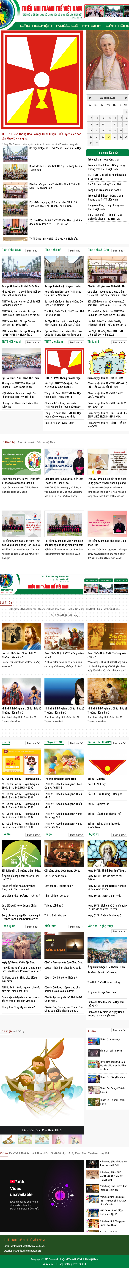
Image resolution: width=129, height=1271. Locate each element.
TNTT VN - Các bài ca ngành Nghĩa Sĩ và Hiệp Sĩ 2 (63, 825)
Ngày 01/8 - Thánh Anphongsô (104, 915)
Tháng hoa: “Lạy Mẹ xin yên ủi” (18, 1007)
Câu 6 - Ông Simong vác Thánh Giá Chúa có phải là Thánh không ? (63, 1008)
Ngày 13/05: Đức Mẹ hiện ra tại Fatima (105, 877)
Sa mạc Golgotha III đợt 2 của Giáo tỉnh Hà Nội (55, 148)
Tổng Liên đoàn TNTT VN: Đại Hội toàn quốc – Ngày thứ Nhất (62, 414)
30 (91, 143)
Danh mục (32, 250)
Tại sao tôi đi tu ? (53, 905)
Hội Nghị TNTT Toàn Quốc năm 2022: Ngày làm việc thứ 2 (61, 385)
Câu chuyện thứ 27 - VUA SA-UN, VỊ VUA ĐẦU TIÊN (107, 404)
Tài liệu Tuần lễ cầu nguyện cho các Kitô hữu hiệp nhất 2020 (21, 989)
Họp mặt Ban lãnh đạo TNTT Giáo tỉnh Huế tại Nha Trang (62, 293)
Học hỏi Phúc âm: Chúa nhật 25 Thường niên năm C (19, 655)
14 (121, 124)
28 (121, 137)
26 (109, 137)
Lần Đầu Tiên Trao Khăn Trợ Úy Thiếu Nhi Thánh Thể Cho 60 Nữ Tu (107, 322)
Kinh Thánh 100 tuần (19, 1153)
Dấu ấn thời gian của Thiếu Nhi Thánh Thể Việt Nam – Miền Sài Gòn (54, 186)
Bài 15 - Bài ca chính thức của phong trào (104, 825)
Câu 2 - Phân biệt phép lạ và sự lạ (62, 967)
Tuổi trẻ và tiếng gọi (55, 915)
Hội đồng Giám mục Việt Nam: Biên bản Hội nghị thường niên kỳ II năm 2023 (63, 543)
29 (126, 137)
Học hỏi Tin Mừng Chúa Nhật (81, 608)
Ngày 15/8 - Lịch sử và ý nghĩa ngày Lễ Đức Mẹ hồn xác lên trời (107, 907)
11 (103, 124)
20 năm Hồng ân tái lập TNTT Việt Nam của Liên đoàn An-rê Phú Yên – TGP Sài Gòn (55, 222)
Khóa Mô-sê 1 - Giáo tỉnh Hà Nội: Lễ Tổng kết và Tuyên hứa (55, 167)
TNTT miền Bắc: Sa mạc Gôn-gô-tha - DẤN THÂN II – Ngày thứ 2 (21, 332)
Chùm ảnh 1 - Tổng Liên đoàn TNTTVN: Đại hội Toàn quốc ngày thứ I (62, 404)
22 (126, 130)
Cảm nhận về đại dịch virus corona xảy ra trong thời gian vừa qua (20, 998)
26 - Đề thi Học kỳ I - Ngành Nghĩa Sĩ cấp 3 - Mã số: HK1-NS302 (20, 785)
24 (97, 137)
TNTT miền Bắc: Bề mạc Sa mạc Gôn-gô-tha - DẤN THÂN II (19, 322)
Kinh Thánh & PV (40, 1153)
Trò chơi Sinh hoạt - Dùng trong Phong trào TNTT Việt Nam (105, 197)
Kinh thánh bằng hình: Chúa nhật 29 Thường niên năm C (64, 710)
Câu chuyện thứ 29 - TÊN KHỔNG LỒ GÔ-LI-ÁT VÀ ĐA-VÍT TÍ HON (107, 385)
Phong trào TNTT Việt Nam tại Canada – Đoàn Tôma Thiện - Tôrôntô (18, 385)
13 (115, 124)
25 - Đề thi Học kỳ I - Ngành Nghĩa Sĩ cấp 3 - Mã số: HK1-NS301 (20, 795)
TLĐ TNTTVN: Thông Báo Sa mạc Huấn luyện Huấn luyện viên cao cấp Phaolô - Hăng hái (41, 136)
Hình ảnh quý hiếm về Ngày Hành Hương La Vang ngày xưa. (106, 1013)
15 (126, 124)
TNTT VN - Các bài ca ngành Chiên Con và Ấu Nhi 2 (63, 785)
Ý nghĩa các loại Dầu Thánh (102, 992)
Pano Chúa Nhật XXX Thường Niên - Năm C (64, 655)
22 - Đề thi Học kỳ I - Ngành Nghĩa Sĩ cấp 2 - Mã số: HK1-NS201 (20, 825)
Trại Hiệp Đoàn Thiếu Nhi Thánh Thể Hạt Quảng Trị (64, 313)
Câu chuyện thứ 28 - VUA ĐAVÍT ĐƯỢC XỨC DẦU (105, 394)
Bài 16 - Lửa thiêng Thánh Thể (104, 184)
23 (91, 137)
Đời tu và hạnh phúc (55, 876)
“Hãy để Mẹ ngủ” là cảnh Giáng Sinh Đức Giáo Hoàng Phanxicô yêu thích (21, 969)
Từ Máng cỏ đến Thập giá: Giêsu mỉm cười (19, 979)
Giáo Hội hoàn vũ (26, 442)
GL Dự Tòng (74, 1153)
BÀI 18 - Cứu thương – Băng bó (105, 794)
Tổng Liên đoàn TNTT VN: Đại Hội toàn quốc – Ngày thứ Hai (62, 394)
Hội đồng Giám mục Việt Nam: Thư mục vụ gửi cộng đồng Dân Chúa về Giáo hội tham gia (21, 543)
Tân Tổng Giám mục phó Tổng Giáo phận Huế (107, 543)
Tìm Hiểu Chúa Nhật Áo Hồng (104, 982)
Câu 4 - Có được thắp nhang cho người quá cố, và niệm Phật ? (62, 989)
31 (97, 143)
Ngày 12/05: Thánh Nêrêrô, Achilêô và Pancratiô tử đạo (107, 887)
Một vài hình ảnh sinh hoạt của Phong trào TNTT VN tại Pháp (19, 394)
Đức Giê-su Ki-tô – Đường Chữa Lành (19, 907)
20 (115, 130)
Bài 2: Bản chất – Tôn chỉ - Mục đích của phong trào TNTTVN (105, 216)
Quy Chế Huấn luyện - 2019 (59, 423)
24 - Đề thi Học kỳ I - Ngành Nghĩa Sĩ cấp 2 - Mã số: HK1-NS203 (20, 805)
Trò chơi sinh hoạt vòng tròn (103, 159)
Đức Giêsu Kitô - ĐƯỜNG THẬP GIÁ (21, 895)
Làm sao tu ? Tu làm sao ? (58, 886)
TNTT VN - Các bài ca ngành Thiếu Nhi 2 (63, 795)
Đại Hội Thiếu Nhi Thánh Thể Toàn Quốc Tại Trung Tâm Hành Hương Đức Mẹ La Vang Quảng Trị (63, 332)
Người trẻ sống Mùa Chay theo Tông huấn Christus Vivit (18, 887)
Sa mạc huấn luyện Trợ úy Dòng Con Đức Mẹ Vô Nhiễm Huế (64, 303)
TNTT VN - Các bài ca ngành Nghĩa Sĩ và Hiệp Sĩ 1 (107, 176)
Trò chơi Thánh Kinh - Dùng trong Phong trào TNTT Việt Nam (106, 167)
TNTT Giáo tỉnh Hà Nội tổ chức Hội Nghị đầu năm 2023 (53, 240)
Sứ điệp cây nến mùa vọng (102, 972)
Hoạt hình (105, 1153)
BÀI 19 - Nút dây (97, 784)
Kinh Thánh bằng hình (108, 608)
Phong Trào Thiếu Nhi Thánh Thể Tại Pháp (20, 404)
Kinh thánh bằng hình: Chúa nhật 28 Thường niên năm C (107, 710)
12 (109, 124)
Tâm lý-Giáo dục (58, 1153)
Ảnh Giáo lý (18, 1031)
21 (121, 130)
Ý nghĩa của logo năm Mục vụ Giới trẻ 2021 (20, 877)
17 (97, 130)
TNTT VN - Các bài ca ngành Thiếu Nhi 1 (63, 805)
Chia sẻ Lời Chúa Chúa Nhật (51, 608)
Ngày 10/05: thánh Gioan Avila (104, 895)
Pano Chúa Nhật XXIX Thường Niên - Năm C (107, 655)
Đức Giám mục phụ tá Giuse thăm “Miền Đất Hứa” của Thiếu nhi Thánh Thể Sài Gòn (53, 204)
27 (115, 137)
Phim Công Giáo (90, 1153)
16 (91, 130)
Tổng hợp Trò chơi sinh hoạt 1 (104, 190)
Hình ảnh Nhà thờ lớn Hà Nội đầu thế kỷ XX (106, 1003)
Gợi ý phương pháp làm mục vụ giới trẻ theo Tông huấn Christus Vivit (21, 917)
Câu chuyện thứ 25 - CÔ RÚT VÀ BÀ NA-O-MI (107, 424)
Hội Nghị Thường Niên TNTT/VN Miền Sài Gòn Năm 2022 (105, 332)
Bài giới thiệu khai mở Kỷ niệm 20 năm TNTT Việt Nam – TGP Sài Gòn (107, 303)
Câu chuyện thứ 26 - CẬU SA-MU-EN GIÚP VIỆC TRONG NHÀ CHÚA (107, 414)
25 (103, 137)
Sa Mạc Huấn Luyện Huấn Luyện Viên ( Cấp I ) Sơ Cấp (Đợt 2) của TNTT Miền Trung (62, 322)
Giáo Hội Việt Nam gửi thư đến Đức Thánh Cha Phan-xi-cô (63, 481)
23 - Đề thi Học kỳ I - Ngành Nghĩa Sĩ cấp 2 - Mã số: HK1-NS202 (20, 815)
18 (103, 130)
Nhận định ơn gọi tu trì (56, 895)
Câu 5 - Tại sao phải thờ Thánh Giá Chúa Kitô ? (63, 998)
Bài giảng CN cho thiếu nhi (23, 608)
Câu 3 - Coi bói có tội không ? (60, 977)
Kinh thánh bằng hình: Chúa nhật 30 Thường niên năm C (21, 710)
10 (97, 124)
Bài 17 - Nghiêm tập (98, 804)
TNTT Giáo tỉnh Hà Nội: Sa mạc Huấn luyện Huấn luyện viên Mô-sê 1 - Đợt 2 (21, 313)
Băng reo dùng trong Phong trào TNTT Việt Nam (106, 207)
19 (109, 130)
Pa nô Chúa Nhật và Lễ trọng (64, 615)
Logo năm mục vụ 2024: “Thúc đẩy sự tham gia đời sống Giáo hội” (21, 481)
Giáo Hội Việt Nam (46, 442)
